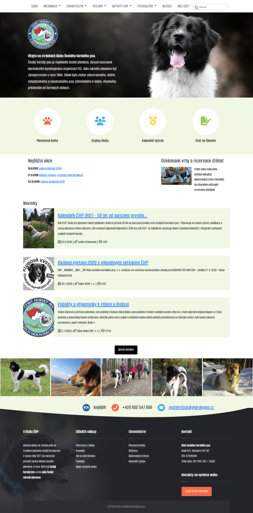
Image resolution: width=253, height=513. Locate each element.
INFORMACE (50, 6)
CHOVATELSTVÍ (75, 6)
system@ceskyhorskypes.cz (191, 407)
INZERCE (167, 6)
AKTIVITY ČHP (120, 6)
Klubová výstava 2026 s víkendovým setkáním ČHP (103, 262)
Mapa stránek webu (86, 467)
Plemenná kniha (137, 445)
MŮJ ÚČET (183, 6)
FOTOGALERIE (145, 6)
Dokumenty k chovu (139, 456)
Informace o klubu (85, 445)
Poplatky (80, 461)
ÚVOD (34, 6)
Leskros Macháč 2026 (50, 168)
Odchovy (133, 451)
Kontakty (80, 451)
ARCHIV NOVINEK (126, 350)
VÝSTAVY (98, 6)
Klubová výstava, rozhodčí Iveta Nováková (61, 175)
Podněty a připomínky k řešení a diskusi (93, 304)
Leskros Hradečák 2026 (52, 182)
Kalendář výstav (137, 461)
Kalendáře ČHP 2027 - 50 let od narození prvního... (102, 215)
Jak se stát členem (85, 456)
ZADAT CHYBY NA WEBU (196, 491)
